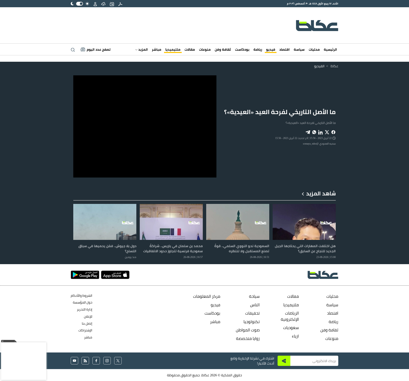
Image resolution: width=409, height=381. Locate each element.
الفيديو (319, 66)
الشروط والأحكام (81, 295)
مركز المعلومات (206, 296)
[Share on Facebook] (333, 132)
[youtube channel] (74, 360)
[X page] (118, 360)
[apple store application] (115, 275)
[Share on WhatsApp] (314, 132)
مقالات (189, 49)
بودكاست (242, 49)
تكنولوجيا (251, 321)
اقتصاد (284, 49)
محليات (314, 49)
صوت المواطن (248, 330)
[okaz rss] (85, 360)
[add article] (112, 3)
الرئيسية (330, 49)
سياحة (254, 296)
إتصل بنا (87, 323)
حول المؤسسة (82, 302)
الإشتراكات (85, 330)
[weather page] (103, 3)
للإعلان (88, 316)
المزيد (142, 49)
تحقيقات (252, 313)
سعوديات (291, 327)
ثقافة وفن (223, 49)
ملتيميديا (172, 49)
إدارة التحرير (84, 309)
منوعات (205, 49)
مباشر (156, 49)
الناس (255, 305)
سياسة (299, 49)
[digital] (120, 3)
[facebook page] (96, 360)
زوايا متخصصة (248, 338)
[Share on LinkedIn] (320, 132)
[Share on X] (327, 132)
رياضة (257, 49)
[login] (95, 3)
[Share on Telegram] (307, 132)
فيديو (270, 49)
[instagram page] (107, 360)
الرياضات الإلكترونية (290, 316)
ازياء (295, 336)
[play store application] (85, 275)
